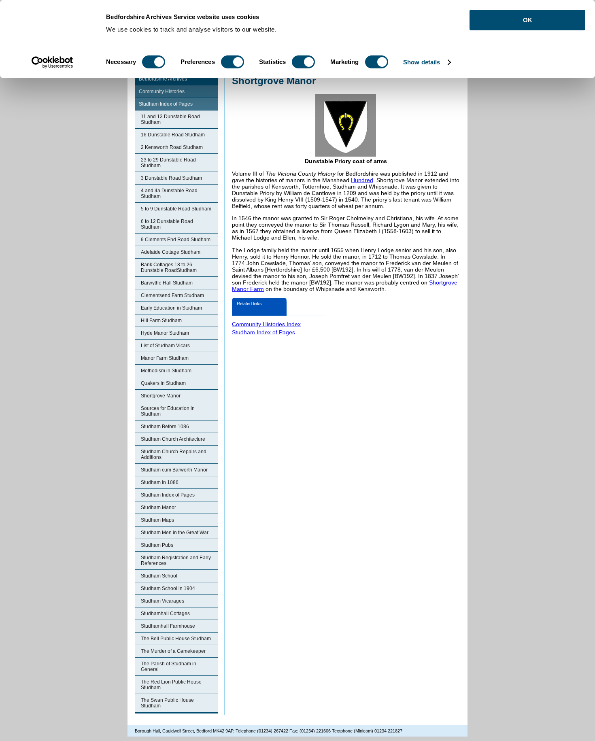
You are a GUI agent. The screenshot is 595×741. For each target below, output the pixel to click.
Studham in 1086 (159, 482)
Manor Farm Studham (165, 358)
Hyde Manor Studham (165, 333)
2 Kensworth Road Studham (172, 147)
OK (527, 20)
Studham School (159, 576)
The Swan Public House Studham (167, 703)
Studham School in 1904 (168, 588)
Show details (421, 62)
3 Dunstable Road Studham (171, 178)
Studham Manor (158, 507)
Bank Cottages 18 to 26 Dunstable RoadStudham (169, 267)
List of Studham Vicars (165, 345)
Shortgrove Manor (161, 396)
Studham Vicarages (162, 601)
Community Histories (162, 91)
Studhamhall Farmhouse (168, 626)
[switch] (232, 61)
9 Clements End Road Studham (175, 239)
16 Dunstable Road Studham (173, 135)
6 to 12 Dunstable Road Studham (167, 224)
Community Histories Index (266, 324)
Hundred (362, 180)
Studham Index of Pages (166, 104)
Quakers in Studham (163, 383)
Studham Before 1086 (165, 426)
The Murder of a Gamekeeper (173, 651)
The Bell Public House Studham (176, 638)
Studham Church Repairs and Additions (173, 454)
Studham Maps (157, 520)
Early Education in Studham (171, 308)
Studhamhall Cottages (165, 613)
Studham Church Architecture (173, 439)
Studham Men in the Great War (174, 532)
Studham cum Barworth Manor (174, 470)
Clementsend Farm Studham (172, 295)
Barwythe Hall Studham (167, 283)
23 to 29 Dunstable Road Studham (168, 162)
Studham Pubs (157, 545)
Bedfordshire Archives (163, 79)
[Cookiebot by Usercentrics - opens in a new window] (52, 62)
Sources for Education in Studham (168, 411)
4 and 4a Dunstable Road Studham (169, 193)
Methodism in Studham (166, 371)
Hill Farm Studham (161, 320)
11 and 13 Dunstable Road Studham (170, 119)
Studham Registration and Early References (176, 560)
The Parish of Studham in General (168, 666)
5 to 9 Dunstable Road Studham (176, 209)
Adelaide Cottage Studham (170, 252)
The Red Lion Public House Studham (171, 684)
